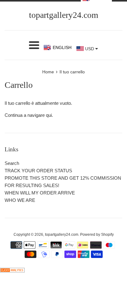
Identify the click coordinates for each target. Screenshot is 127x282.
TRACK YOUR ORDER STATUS (38, 170)
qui (49, 115)
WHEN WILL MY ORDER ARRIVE (40, 192)
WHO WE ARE (20, 200)
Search (12, 163)
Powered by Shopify (97, 234)
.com (63, 15)
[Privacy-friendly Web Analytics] (12, 270)
